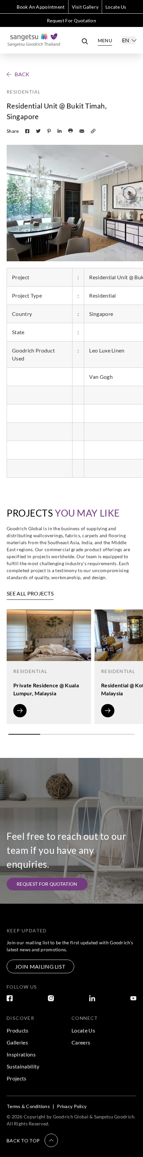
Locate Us (115, 7)
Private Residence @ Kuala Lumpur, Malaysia (46, 689)
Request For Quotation (71, 20)
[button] (129, 193)
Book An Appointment (41, 7)
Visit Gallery (85, 7)
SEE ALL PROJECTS (30, 593)
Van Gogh (101, 376)
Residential (24, 92)
